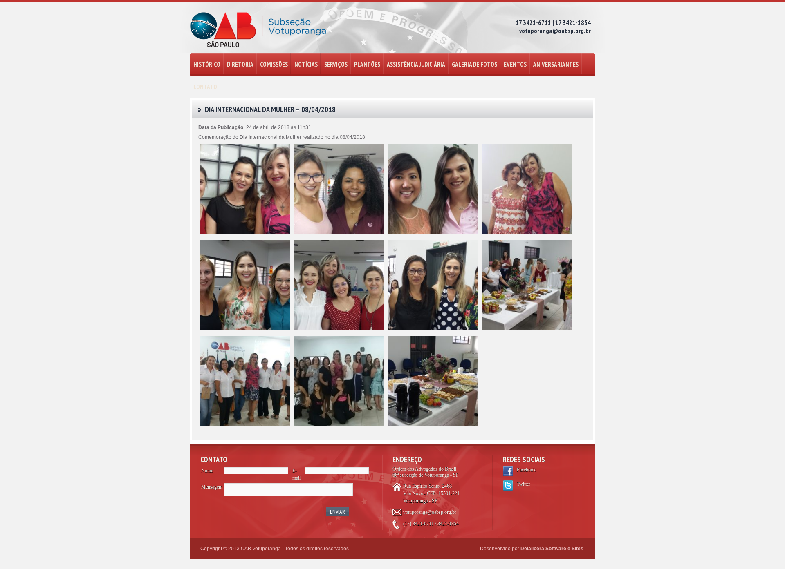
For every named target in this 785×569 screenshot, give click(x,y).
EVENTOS (515, 64)
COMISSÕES (274, 64)
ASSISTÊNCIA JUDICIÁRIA (416, 64)
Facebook (526, 470)
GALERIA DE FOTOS (474, 64)
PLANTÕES (367, 64)
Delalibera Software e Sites (551, 548)
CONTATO (205, 87)
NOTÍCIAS (306, 64)
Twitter (523, 484)
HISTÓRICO (206, 64)
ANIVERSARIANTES (556, 64)
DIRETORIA (240, 64)
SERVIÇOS (336, 64)
